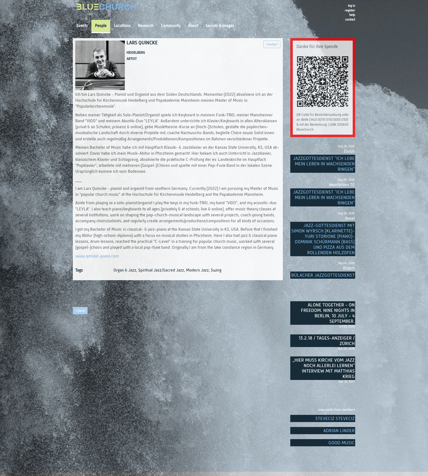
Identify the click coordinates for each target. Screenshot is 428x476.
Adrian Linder (339, 430)
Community (171, 26)
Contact (350, 19)
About (193, 26)
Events (82, 26)
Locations (122, 26)
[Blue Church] (106, 8)
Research (146, 26)
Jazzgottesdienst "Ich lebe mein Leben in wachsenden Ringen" (324, 164)
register (350, 10)
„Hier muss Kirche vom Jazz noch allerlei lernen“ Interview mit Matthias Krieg (324, 368)
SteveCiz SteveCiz (335, 418)
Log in (351, 5)
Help (352, 15)
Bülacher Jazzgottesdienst (323, 275)
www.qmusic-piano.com (97, 256)
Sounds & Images (220, 26)
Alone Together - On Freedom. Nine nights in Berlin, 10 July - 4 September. (328, 313)
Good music (341, 443)
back (81, 311)
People (101, 26)
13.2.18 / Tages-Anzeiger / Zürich (327, 341)
